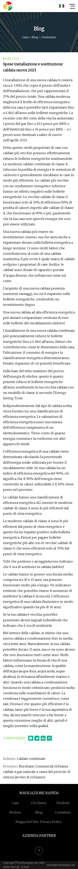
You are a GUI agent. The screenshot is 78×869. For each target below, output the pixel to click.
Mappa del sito (27, 822)
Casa (25, 37)
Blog (35, 37)
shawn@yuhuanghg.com (61, 864)
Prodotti (63, 803)
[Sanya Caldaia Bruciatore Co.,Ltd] (8, 6)
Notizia (15, 812)
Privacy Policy (51, 822)
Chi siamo (39, 803)
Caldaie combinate (31, 759)
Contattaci (63, 812)
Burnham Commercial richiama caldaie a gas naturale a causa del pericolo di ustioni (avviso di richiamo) (36, 771)
